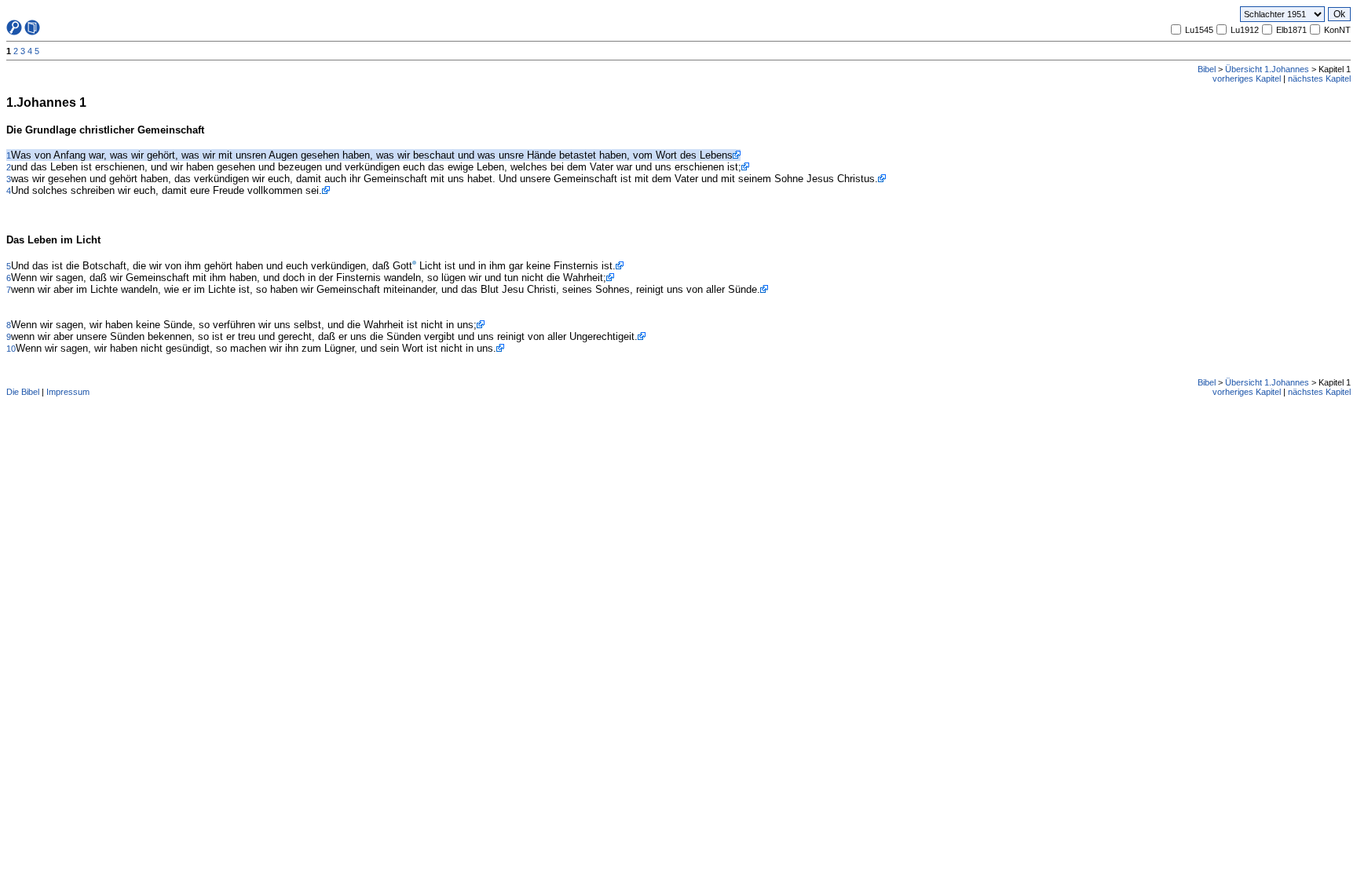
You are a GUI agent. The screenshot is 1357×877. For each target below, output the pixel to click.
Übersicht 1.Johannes (1267, 69)
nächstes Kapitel (1319, 78)
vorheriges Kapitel (1247, 78)
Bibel (1207, 69)
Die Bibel (22, 391)
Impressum (68, 391)
